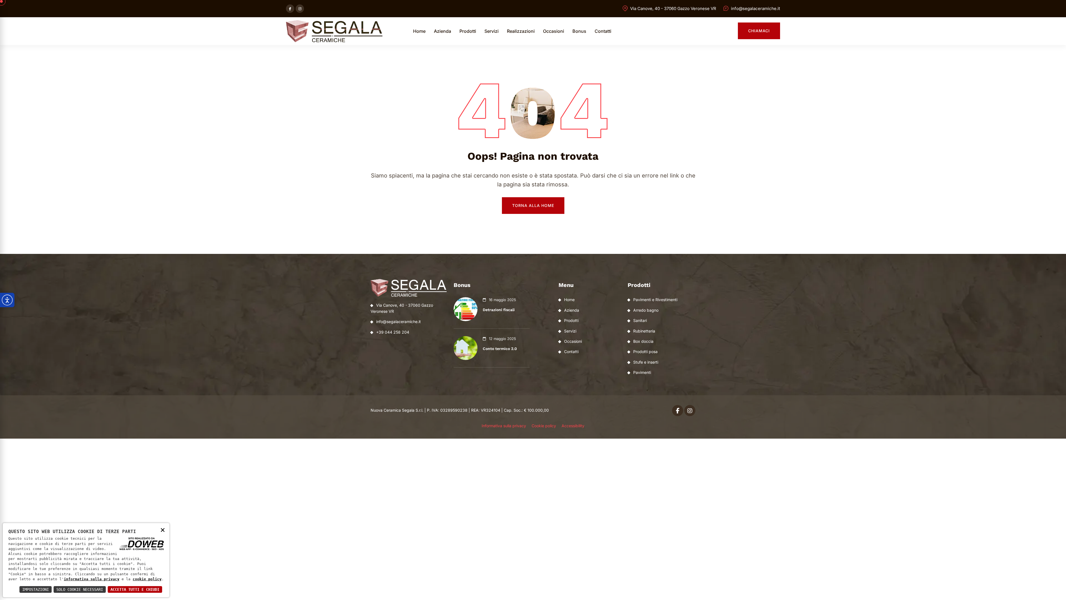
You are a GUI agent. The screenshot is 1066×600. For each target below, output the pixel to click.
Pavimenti (642, 372)
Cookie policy (544, 425)
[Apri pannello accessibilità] (7, 300)
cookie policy (147, 579)
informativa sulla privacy (91, 579)
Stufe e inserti (645, 362)
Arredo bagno (645, 310)
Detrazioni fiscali (499, 310)
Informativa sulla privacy (504, 425)
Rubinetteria (644, 331)
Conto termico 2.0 (500, 348)
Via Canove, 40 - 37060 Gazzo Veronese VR (673, 8)
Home (419, 31)
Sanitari (640, 320)
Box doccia (643, 341)
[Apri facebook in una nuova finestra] (290, 8)
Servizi (491, 31)
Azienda (442, 31)
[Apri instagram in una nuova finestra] (300, 8)
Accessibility (573, 425)
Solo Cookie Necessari (79, 589)
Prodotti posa (645, 351)
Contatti (603, 31)
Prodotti (467, 31)
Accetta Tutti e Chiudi (134, 589)
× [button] (162, 529)
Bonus (579, 31)
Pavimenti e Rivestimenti (655, 299)
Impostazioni (35, 589)
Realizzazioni (521, 31)
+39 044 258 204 (392, 332)
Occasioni (553, 31)
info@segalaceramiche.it (755, 8)
